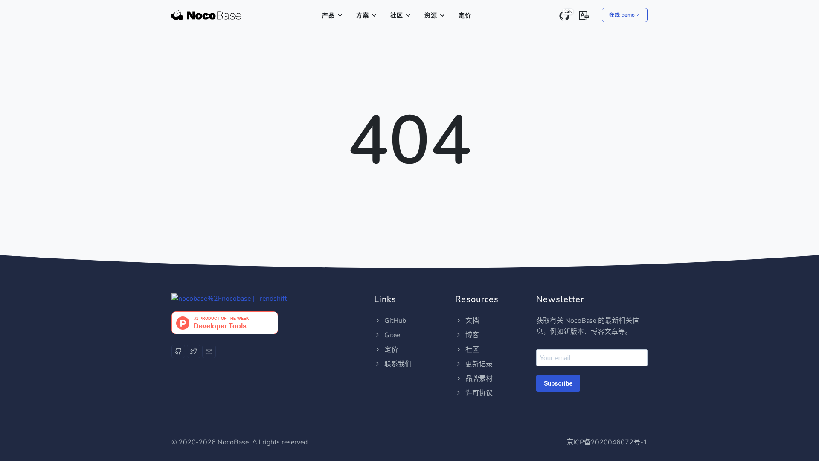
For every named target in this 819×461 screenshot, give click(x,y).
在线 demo (622, 15)
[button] (584, 14)
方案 (362, 16)
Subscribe (558, 383)
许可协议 (478, 393)
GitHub (394, 320)
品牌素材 (478, 378)
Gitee (391, 335)
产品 (328, 16)
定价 (465, 16)
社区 (396, 16)
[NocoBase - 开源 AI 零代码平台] (206, 16)
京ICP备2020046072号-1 (607, 442)
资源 (430, 16)
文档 (471, 320)
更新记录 (478, 364)
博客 (471, 335)
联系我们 (397, 364)
